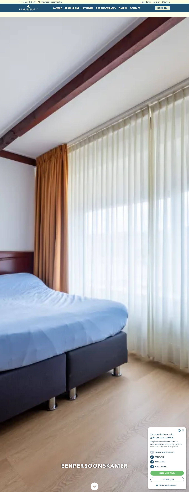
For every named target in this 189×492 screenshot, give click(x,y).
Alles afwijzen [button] (167, 480)
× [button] (183, 430)
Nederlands (146, 2)
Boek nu (162, 8)
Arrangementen (106, 8)
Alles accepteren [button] (167, 473)
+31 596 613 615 (28, 2)
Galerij (123, 8)
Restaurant (72, 8)
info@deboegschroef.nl (51, 2)
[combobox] (179, 430)
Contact (135, 8)
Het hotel (87, 8)
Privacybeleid (173, 447)
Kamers (57, 8)
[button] (167, 485)
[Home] (28, 8)
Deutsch (166, 2)
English (157, 2)
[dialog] (167, 458)
